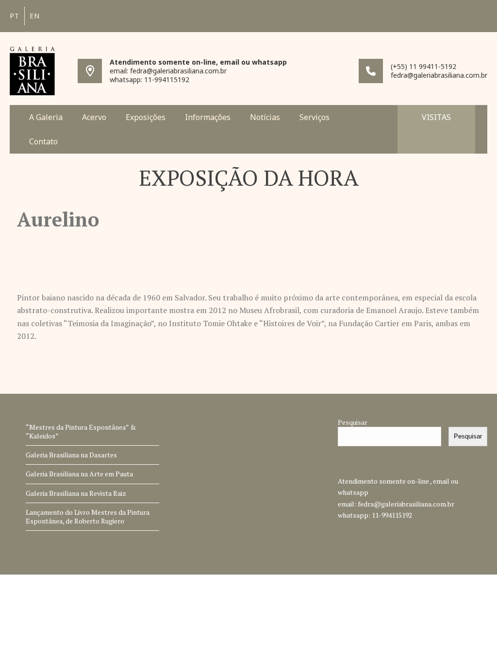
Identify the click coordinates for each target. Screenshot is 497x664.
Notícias (265, 117)
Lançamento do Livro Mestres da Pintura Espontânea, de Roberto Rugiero (87, 516)
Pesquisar (352, 422)
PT (14, 15)
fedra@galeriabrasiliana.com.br (406, 503)
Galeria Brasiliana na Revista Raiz (76, 493)
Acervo (94, 117)
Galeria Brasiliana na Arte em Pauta (79, 473)
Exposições (146, 117)
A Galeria (46, 117)
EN (35, 15)
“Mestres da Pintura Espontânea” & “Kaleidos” (81, 431)
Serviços (314, 117)
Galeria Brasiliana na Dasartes (71, 454)
